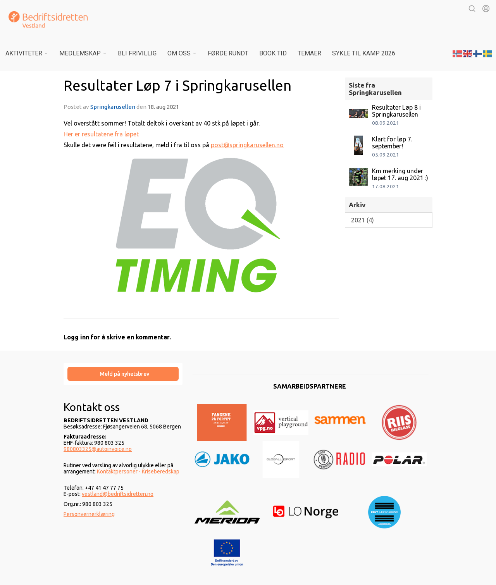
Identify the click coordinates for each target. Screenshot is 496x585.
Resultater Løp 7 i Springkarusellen (177, 85)
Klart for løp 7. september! (392, 143)
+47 (90, 488)
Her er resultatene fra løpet (101, 134)
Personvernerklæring (89, 514)
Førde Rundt (228, 53)
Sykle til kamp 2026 (363, 53)
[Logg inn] (486, 8)
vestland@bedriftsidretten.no (117, 494)
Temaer (309, 53)
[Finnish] (478, 53)
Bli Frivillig (137, 53)
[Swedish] (488, 53)
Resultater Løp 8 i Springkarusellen (396, 111)
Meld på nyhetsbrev (124, 374)
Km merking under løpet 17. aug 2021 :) (400, 174)
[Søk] (472, 8)
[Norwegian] (458, 53)
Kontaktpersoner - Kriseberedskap (138, 471)
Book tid (273, 53)
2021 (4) (362, 220)
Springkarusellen (112, 106)
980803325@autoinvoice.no (98, 449)
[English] (468, 53)
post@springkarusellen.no (247, 144)
